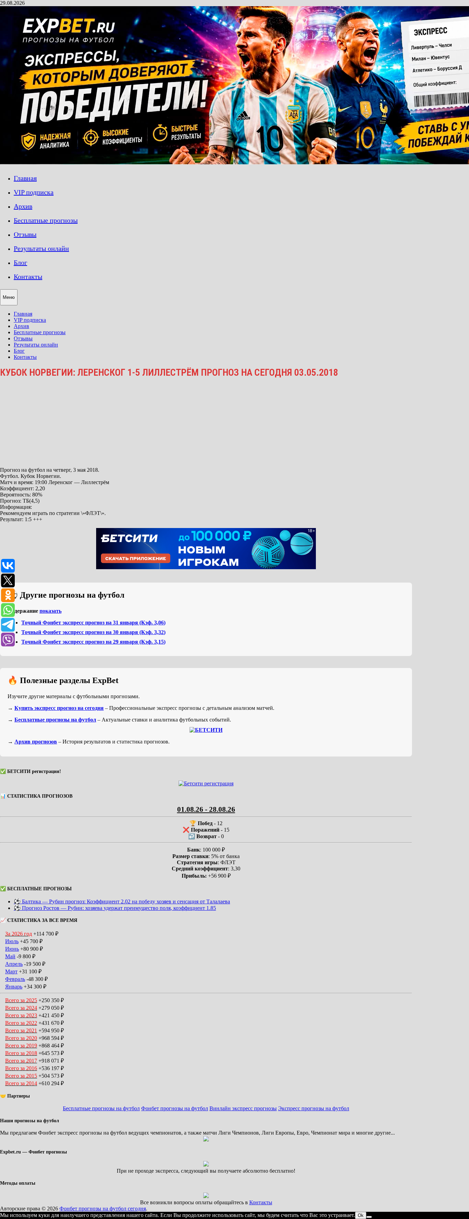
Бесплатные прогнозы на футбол (55, 720)
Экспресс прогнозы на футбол (313, 1108)
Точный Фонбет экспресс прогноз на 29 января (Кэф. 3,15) (93, 642)
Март (11, 971)
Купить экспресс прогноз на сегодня (59, 708)
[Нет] (369, 1217)
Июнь (12, 949)
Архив (23, 206)
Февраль (15, 979)
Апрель (14, 964)
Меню (9, 297)
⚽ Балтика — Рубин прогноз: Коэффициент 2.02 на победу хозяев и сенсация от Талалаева (122, 901)
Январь (13, 986)
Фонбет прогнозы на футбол (174, 1108)
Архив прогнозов (35, 742)
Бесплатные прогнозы (46, 220)
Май (10, 956)
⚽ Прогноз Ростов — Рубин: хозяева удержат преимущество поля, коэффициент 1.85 (115, 908)
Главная (25, 178)
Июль (12, 941)
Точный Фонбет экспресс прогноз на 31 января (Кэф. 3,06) (93, 622)
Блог (20, 262)
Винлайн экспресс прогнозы (243, 1108)
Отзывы (25, 234)
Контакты (28, 276)
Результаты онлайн (41, 248)
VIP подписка (34, 192)
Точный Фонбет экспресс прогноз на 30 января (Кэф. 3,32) (93, 632)
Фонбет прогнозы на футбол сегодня (102, 1208)
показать (50, 611)
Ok (361, 1215)
